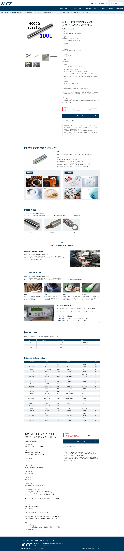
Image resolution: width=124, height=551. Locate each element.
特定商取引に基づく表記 (86, 548)
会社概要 (111, 8)
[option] (41, 31)
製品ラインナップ (64, 8)
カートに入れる (81, 116)
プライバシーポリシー (96, 548)
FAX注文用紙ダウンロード (55, 545)
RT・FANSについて (77, 8)
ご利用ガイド (103, 8)
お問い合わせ (119, 8)
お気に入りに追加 (69, 120)
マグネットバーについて (91, 8)
